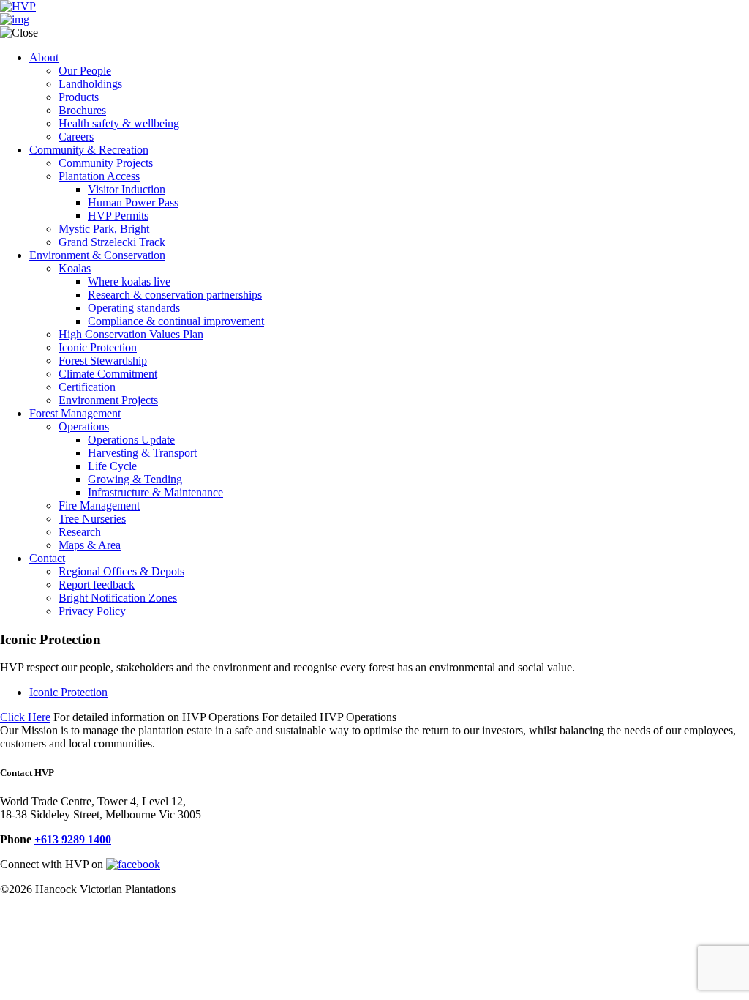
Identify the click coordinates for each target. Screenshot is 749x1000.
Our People (85, 70)
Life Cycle (112, 466)
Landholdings (90, 84)
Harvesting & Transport (142, 453)
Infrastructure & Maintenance (155, 492)
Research (80, 532)
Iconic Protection (98, 347)
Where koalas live (129, 281)
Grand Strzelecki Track (112, 242)
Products (79, 97)
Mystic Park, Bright (104, 229)
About (44, 57)
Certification (87, 387)
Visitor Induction (126, 189)
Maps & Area (90, 545)
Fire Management (99, 505)
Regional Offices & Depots (121, 571)
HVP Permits (118, 215)
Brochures (82, 110)
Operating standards (134, 308)
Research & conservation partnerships (175, 294)
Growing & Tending (135, 479)
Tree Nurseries (92, 518)
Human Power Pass (133, 202)
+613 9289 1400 (72, 839)
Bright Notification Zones (118, 598)
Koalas (75, 268)
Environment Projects (108, 400)
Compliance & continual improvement (176, 321)
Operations (84, 426)
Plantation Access (99, 176)
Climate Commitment (108, 373)
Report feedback (97, 584)
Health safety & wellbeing (119, 123)
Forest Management (75, 413)
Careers (76, 136)
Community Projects (106, 163)
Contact (47, 558)
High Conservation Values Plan (131, 334)
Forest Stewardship (103, 360)
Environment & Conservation (97, 255)
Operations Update (131, 439)
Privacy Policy (92, 611)
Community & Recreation (88, 149)
